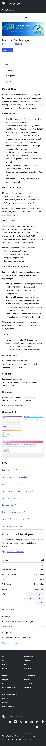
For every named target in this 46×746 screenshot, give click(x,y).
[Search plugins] (26, 18)
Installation (9, 70)
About (4, 656)
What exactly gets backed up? (14, 498)
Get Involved (29, 676)
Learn (4, 676)
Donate (28, 683)
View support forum (10, 643)
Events (27, 679)
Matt (5, 699)
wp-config (39, 603)
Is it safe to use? (9, 505)
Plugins (27, 664)
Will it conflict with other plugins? (15, 519)
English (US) (39, 589)
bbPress (6, 702)
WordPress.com (9, 695)
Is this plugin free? (9, 470)
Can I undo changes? (11, 484)
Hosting (5, 664)
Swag (27, 687)
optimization (28, 598)
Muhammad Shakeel (13, 44)
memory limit (38, 594)
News (4, 660)
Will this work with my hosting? (15, 477)
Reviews (8, 64)
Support (7, 82)
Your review (7, 626)
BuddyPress (8, 706)
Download (8, 50)
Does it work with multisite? (13, 512)
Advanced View (8, 609)
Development (10, 76)
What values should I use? (13, 526)
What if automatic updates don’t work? (18, 491)
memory (29, 594)
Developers (7, 683)
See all (41, 626)
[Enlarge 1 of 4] (19, 419)
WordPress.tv (9, 687)
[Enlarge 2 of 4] (41, 419)
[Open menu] (42, 3)
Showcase (28, 656)
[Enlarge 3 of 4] (19, 432)
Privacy (5, 668)
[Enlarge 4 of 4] (41, 443)
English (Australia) (14, 716)
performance (38, 598)
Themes (27, 660)
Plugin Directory (8, 10)
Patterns (27, 668)
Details (7, 58)
